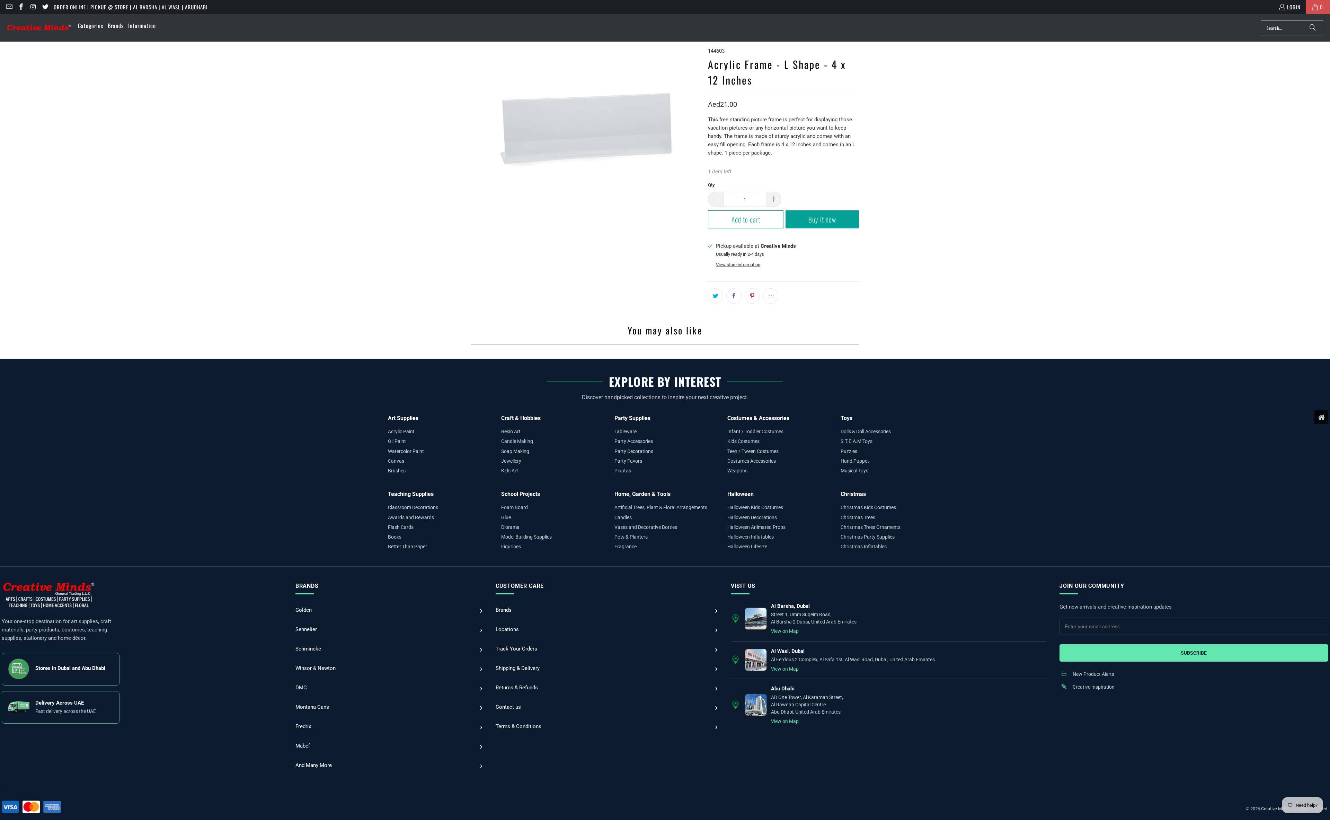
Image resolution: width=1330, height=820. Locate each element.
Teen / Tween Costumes (753, 451)
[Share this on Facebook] (734, 296)
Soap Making (515, 451)
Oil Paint (397, 441)
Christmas (853, 494)
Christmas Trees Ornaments (871, 527)
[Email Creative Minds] (8, 7)
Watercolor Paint (406, 451)
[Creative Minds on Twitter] (44, 7)
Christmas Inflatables (864, 546)
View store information (738, 264)
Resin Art (511, 431)
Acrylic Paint (401, 431)
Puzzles (849, 451)
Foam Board (514, 507)
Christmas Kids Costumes (868, 507)
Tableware (625, 431)
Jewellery (511, 461)
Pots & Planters (631, 537)
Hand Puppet (855, 461)
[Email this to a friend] (770, 296)
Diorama (510, 527)
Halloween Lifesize (747, 546)
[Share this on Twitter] (715, 296)
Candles (623, 517)
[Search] (1312, 27)
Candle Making (517, 441)
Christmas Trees (858, 517)
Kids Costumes (743, 441)
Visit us (743, 586)
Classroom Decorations (413, 507)
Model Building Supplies (526, 537)
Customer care (520, 586)
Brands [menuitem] (116, 25)
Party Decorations (633, 451)
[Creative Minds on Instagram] (32, 7)
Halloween (740, 494)
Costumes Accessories (751, 461)
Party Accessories (633, 441)
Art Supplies (403, 418)
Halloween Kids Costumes (755, 507)
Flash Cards (401, 527)
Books (394, 537)
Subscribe (1194, 653)
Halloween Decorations (752, 517)
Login (1294, 7)
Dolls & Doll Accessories (866, 431)
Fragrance (625, 546)
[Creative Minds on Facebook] (21, 7)
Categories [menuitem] (90, 25)
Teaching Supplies (411, 494)
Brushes (397, 470)
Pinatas (622, 470)
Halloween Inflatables (750, 537)
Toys (846, 418)
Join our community (1091, 586)
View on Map (785, 631)
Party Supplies (632, 418)
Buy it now (822, 219)
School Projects (520, 494)
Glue (506, 517)
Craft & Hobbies (521, 418)
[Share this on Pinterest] (752, 296)
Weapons (737, 470)
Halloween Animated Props (756, 527)
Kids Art (509, 470)
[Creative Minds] (39, 28)
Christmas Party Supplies (868, 537)
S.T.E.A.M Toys (856, 441)
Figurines (511, 546)
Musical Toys (854, 470)
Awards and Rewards (411, 517)
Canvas (396, 461)
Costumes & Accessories (758, 418)
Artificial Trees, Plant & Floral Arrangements (660, 507)
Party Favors (628, 461)
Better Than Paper (407, 546)
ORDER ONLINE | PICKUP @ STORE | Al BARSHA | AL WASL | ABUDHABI (131, 7)
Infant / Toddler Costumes (755, 431)
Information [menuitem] (142, 25)
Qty (711, 184)
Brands (307, 586)
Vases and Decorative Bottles (645, 527)
